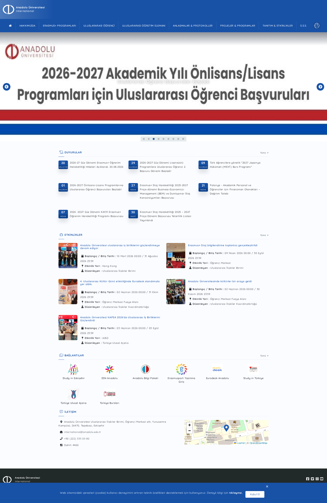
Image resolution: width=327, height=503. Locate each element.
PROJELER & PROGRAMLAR (237, 25)
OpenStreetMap (259, 442)
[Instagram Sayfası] (317, 479)
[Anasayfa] (10, 25)
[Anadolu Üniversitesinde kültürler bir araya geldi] (175, 291)
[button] (226, 428)
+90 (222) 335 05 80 (77, 438)
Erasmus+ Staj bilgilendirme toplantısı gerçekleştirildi (223, 245)
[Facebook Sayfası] (307, 479)
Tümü (263, 152)
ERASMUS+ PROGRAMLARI (59, 25)
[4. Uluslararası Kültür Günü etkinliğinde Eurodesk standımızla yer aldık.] (67, 292)
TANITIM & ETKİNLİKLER (278, 25)
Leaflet (240, 442)
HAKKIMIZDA (27, 25)
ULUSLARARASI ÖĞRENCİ (98, 25)
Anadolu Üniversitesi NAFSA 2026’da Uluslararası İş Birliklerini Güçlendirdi (120, 319)
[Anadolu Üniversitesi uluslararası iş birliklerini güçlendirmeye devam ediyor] (67, 256)
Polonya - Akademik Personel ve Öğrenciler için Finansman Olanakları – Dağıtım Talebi (235, 189)
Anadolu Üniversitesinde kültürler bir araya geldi (220, 281)
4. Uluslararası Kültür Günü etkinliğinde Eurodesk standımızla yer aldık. (120, 283)
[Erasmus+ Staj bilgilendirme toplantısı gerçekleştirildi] (175, 255)
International (25, 11)
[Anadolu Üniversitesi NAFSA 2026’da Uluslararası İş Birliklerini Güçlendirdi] (67, 328)
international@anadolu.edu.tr (82, 431)
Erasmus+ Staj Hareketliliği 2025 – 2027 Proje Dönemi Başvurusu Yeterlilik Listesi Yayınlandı (165, 216)
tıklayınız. (236, 492)
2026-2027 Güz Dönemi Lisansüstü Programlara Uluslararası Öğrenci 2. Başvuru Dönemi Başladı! (163, 166)
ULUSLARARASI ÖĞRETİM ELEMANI (143, 25)
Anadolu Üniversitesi (30, 7)
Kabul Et (255, 494)
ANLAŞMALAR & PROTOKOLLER (193, 25)
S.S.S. (303, 25)
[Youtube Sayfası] (321, 479)
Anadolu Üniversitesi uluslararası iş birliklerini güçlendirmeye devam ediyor (120, 247)
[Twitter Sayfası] (312, 479)
